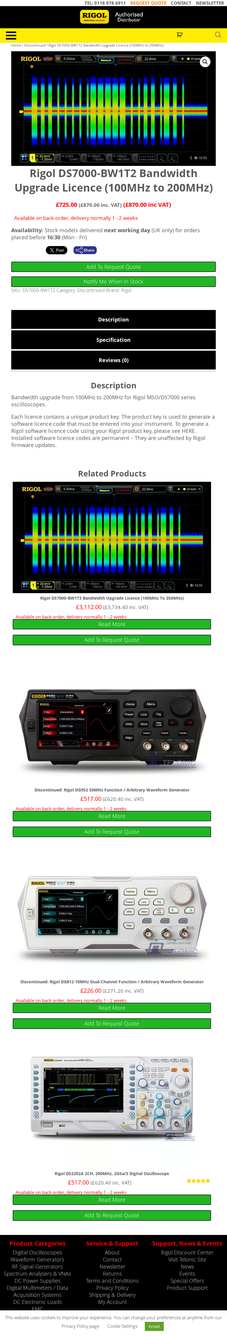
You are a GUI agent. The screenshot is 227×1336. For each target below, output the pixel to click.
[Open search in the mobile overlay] (218, 34)
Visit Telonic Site (187, 1259)
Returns (112, 1273)
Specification (113, 339)
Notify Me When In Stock (113, 281)
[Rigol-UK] (113, 16)
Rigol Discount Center (187, 1252)
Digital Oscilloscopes (37, 1252)
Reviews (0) (114, 360)
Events (187, 1273)
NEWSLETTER (210, 3)
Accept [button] (154, 1326)
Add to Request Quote (113, 266)
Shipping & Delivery (112, 1294)
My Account (112, 1301)
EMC (37, 1308)
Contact (112, 1259)
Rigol (126, 290)
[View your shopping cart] (180, 34)
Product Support (187, 1287)
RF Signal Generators (37, 1266)
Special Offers (187, 1280)
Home (16, 45)
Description (113, 319)
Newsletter (112, 1266)
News (187, 1266)
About (112, 1252)
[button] (205, 62)
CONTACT (181, 3)
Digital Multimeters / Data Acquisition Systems (37, 1291)
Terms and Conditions (112, 1280)
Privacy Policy (112, 1287)
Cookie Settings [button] (122, 1326)
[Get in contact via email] (88, 250)
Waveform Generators (37, 1259)
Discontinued (35, 45)
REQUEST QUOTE (148, 3)
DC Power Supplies (37, 1280)
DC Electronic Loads (37, 1301)
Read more (111, 624)
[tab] (113, 319)
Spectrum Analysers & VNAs (37, 1273)
